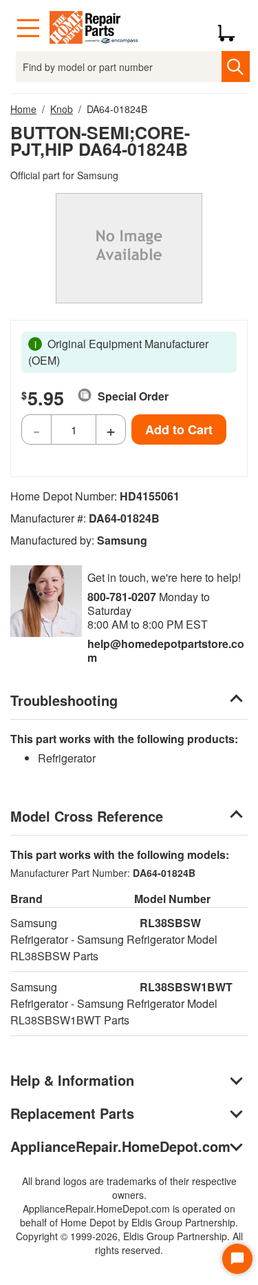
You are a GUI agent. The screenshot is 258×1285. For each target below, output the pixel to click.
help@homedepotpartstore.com (165, 650)
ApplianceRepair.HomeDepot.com (120, 1146)
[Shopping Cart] (231, 28)
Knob (61, 108)
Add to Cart (179, 429)
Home (23, 108)
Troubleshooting (64, 700)
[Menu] (28, 28)
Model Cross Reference (86, 816)
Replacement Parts (72, 1113)
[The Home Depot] (94, 28)
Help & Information (72, 1080)
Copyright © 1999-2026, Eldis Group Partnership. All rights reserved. (129, 1243)
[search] (236, 66)
